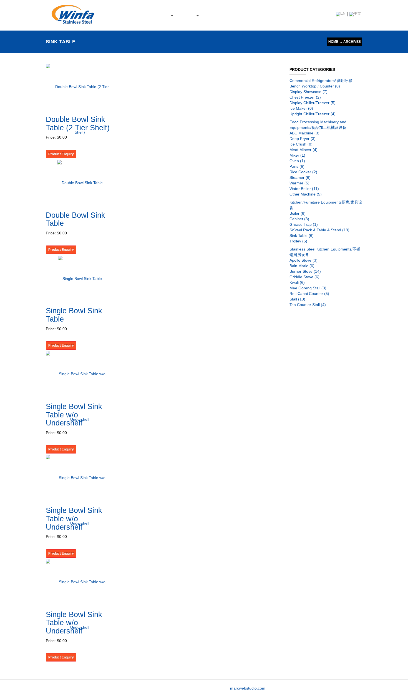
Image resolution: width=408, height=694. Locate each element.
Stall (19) (297, 299)
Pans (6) (296, 166)
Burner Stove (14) (305, 271)
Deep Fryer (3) (302, 138)
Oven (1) (297, 161)
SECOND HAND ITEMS (240, 15)
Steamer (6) (300, 177)
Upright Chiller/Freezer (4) (312, 114)
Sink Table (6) (301, 235)
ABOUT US (137, 15)
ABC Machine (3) (304, 133)
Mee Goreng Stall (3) (307, 288)
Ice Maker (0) (301, 108)
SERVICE (187, 15)
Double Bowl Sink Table (75, 219)
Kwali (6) (297, 282)
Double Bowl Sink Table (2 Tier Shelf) (78, 123)
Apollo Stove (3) (303, 260)
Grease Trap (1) (303, 224)
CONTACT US (276, 15)
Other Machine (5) (305, 194)
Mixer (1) (297, 155)
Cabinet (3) (299, 219)
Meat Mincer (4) (303, 149)
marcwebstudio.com (247, 688)
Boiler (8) (297, 213)
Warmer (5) (299, 183)
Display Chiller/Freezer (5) (312, 103)
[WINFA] (73, 13)
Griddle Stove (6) (304, 277)
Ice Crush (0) (301, 144)
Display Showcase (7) (308, 91)
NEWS (209, 15)
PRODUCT (161, 15)
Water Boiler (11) (304, 188)
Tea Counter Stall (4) (307, 304)
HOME (116, 15)
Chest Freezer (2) (305, 97)
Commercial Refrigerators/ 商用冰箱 (320, 80)
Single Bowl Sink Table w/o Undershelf (74, 414)
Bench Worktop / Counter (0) (314, 86)
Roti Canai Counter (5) (309, 293)
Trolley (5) (298, 241)
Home (333, 42)
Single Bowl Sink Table (74, 315)
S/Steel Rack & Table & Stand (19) (319, 230)
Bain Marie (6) (301, 266)
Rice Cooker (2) (303, 172)
